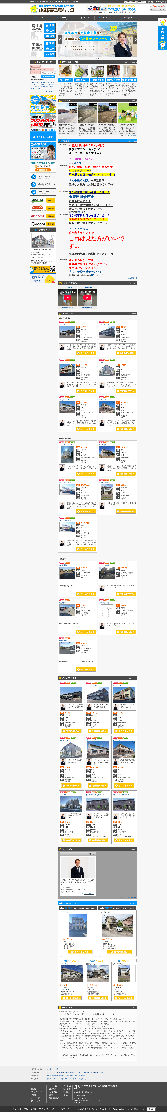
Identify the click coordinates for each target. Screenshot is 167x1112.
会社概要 (34, 1089)
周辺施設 (66, 1092)
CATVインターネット (38, 82)
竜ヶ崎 (56, 1079)
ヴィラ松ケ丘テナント (66, 445)
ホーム (33, 1086)
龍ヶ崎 (42, 84)
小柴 (96, 1072)
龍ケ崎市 (49, 1069)
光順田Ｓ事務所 (104, 482)
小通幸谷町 (85, 1072)
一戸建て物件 (53, 1092)
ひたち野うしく (83, 1079)
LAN (48, 84)
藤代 (74, 1079)
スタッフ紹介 (67, 1089)
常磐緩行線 (69, 1075)
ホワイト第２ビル (65, 482)
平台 (92, 1072)
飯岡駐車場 (63, 641)
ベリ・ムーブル (104, 324)
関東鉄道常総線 (80, 1075)
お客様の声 (66, 1095)
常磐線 (49, 1075)
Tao (38, 89)
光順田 (102, 1072)
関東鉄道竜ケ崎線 (58, 1075)
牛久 (65, 1079)
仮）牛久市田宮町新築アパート (96, 795)
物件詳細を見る (67, 307)
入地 (61, 1079)
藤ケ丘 (54, 1072)
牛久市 (56, 1069)
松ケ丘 (49, 1072)
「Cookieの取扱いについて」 (121, 1109)
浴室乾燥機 (44, 86)
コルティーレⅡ (104, 362)
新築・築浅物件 (54, 1098)
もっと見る (49, 91)
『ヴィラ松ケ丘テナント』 (85, 271)
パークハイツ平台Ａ (66, 400)
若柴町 (66, 1072)
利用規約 (34, 1095)
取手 (70, 1079)
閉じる (151, 1109)
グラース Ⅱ (63, 362)
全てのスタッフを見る (129, 897)
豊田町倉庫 (102, 445)
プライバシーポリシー (38, 1092)
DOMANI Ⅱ (64, 795)
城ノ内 (60, 1072)
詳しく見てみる (89, 894)
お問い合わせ (67, 1086)
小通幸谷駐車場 (104, 603)
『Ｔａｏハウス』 (80, 228)
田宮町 (78, 1072)
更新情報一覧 (132, 278)
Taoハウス (64, 912)
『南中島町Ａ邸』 (80, 180)
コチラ (80, 212)
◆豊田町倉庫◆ (81, 197)
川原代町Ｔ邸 (87, 287)
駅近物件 (52, 1095)
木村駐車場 (63, 565)
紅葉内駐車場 (63, 603)
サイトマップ (35, 1098)
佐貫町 (72, 1072)
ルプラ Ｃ (102, 400)
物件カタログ (35, 1101)
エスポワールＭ (65, 964)
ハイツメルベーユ (68, 287)
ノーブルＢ (63, 324)
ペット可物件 (53, 1086)
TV (48, 82)
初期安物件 (52, 1089)
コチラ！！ (80, 162)
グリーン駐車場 (104, 565)
